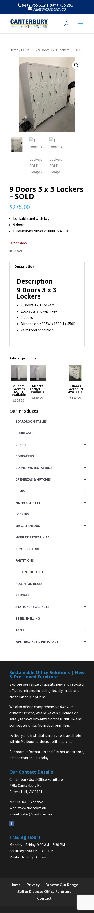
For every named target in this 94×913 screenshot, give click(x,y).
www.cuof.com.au (32, 807)
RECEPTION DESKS (29, 583)
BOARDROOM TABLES (31, 421)
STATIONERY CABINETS (50, 607)
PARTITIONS (24, 560)
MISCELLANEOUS (50, 526)
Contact (44, 898)
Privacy (33, 884)
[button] (76, 65)
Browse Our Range (62, 884)
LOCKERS (28, 50)
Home (13, 50)
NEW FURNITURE (27, 549)
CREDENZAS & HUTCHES (50, 479)
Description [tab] (24, 266)
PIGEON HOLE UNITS (30, 572)
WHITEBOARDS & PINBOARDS (50, 641)
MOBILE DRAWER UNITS (32, 537)
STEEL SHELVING (27, 618)
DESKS (50, 491)
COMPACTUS (24, 456)
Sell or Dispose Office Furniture (44, 891)
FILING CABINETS (50, 502)
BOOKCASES (24, 433)
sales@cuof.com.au (36, 814)
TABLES (50, 630)
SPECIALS (22, 595)
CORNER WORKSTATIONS (50, 468)
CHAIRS (50, 444)
